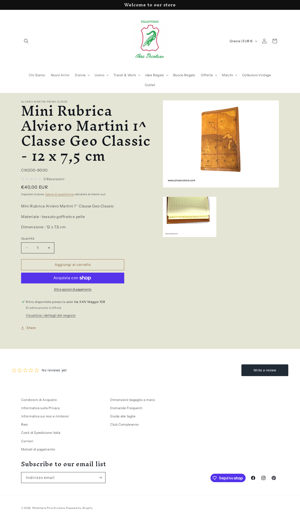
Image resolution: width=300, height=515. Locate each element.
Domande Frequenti (126, 408)
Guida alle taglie (122, 416)
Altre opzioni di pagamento (73, 289)
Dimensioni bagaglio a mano (132, 400)
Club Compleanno (124, 424)
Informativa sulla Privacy (40, 408)
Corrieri (27, 441)
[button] (26, 41)
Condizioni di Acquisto (39, 400)
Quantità (27, 238)
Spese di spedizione (59, 194)
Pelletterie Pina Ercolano (49, 508)
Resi (24, 424)
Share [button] (31, 328)
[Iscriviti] (100, 477)
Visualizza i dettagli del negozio (51, 315)
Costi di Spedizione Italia (40, 433)
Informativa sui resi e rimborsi (45, 416)
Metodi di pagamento (38, 449)
